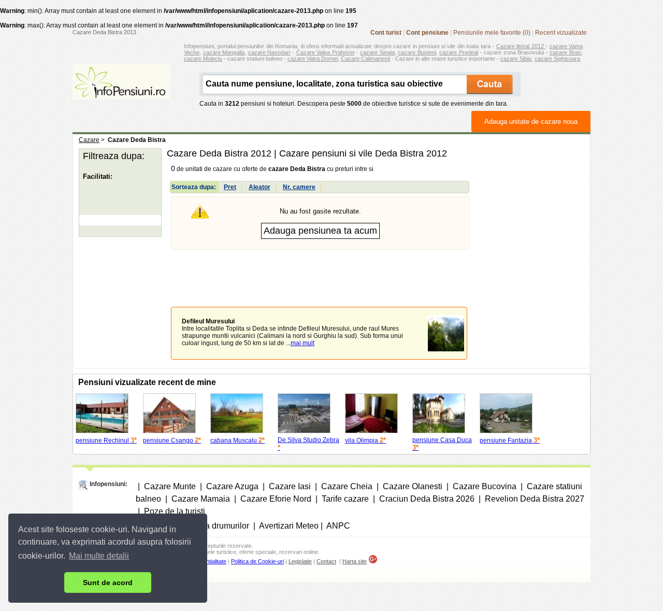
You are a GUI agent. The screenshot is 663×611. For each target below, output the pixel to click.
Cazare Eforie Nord (275, 498)
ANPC (338, 525)
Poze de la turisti (174, 511)
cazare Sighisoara (557, 58)
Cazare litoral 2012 (521, 46)
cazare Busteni (417, 52)
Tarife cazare (345, 498)
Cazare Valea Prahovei (325, 52)
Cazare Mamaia (200, 498)
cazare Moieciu (203, 58)
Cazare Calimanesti (365, 58)
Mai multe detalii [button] (99, 555)
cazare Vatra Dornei (312, 58)
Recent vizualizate (561, 32)
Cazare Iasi (290, 486)
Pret (230, 187)
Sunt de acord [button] (108, 582)
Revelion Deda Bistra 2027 (534, 498)
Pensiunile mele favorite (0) (491, 32)
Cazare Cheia (346, 486)
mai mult (302, 343)
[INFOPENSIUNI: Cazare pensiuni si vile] (121, 92)
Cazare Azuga (232, 486)
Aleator (259, 187)
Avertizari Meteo (289, 525)
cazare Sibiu (515, 58)
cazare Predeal (458, 52)
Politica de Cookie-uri (257, 561)
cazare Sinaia (377, 52)
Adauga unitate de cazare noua (531, 121)
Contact (326, 561)
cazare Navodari (269, 52)
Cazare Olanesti (412, 486)
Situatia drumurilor (215, 525)
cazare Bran (565, 52)
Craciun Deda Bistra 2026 (426, 498)
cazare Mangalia (224, 52)
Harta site (354, 561)
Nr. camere (299, 187)
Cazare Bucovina (484, 486)
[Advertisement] (320, 270)
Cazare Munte (170, 486)
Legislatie (300, 561)
